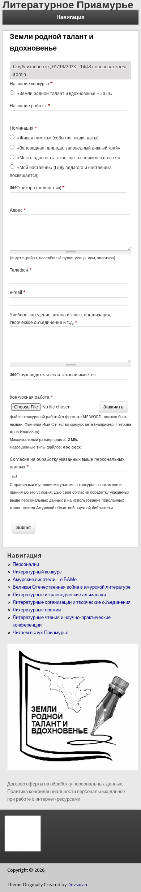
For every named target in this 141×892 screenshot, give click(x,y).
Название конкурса (31, 83)
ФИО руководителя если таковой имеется (53, 374)
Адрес (18, 210)
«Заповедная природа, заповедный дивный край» (68, 148)
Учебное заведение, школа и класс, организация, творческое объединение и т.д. (60, 318)
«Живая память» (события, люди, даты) (57, 137)
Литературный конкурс (37, 572)
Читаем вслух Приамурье (40, 632)
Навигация (70, 17)
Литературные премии (37, 609)
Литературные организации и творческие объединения (72, 602)
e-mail (18, 292)
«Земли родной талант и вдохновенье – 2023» (64, 93)
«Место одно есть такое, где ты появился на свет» (68, 157)
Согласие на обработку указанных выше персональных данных (67, 463)
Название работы (30, 105)
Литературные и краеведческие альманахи (59, 594)
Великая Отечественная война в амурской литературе (72, 587)
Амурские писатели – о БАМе (45, 579)
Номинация (23, 128)
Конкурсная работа (31, 397)
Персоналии (26, 564)
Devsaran (77, 884)
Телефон (21, 270)
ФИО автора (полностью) (37, 187)
